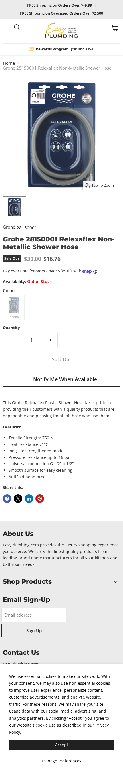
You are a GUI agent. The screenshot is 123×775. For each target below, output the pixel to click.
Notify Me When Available (65, 379)
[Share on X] (18, 498)
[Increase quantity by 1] (50, 340)
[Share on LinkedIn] (29, 498)
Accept (61, 744)
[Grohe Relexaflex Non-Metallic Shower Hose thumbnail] (14, 206)
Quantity (11, 328)
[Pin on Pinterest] (39, 498)
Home (9, 63)
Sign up (34, 630)
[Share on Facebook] (7, 498)
